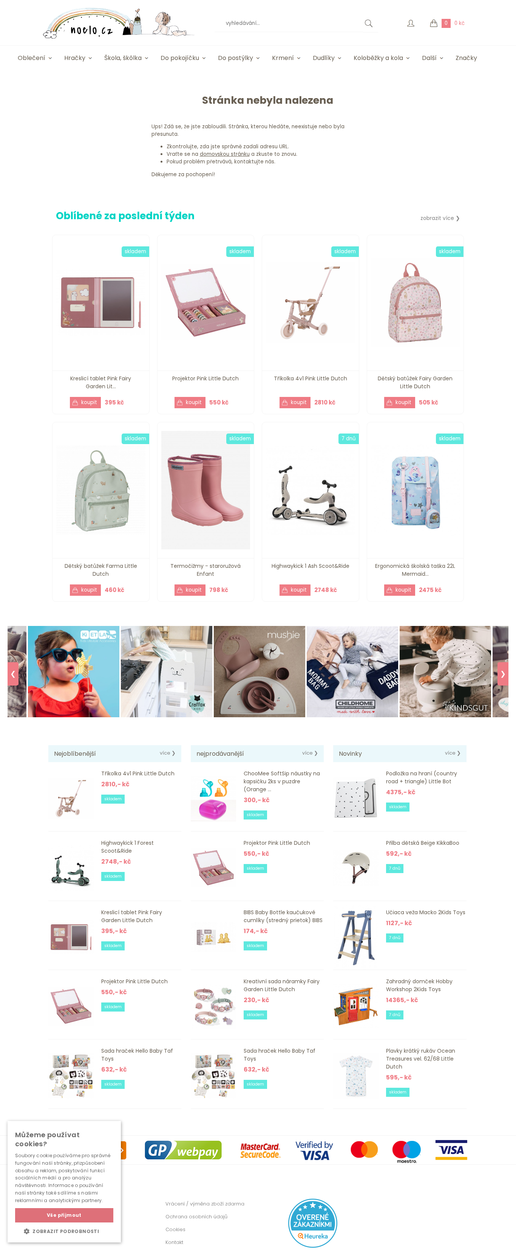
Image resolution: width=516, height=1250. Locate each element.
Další (429, 58)
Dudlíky (324, 58)
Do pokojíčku (180, 58)
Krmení (283, 58)
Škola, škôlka (123, 58)
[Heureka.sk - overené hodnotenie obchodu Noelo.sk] (312, 1246)
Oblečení (31, 58)
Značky (466, 58)
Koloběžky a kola (378, 58)
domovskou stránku (225, 154)
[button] (64, 1231)
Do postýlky (235, 58)
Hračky (74, 58)
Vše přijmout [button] (64, 1215)
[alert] (64, 1181)
